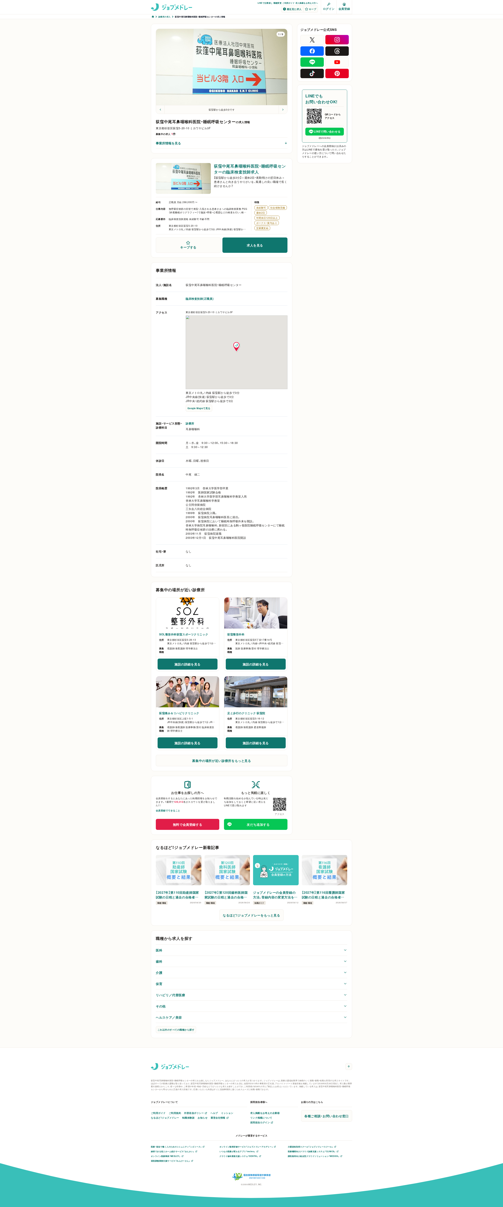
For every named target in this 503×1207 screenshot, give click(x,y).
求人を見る (255, 245)
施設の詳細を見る (196, 665)
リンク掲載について (261, 1117)
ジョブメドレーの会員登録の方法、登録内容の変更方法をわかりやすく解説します (275, 894)
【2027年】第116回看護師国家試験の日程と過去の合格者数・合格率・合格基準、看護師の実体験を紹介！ (324, 894)
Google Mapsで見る (198, 408)
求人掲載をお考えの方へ (307, 2)
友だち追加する (258, 824)
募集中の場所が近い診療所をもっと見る (221, 760)
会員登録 (344, 9)
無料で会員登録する (187, 824)
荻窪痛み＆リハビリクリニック (179, 713)
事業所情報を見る (168, 143)
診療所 (190, 423)
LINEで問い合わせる (327, 131)
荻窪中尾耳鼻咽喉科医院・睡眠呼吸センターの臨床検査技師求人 (250, 169)
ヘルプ (214, 1113)
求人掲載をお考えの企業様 (265, 1113)
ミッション (227, 1113)
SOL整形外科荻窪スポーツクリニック (183, 634)
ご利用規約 (175, 1113)
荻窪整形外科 (235, 634)
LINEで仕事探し (265, 2)
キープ (312, 9)
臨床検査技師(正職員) (200, 299)
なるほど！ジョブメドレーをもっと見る (251, 915)
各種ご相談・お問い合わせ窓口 (326, 1116)
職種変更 (278, 2)
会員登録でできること (168, 810)
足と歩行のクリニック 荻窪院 (246, 713)
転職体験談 (188, 1117)
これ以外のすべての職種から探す (176, 1029)
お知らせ (202, 1117)
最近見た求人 (294, 9)
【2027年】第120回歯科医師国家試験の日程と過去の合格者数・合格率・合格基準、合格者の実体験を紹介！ (227, 894)
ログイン (328, 9)
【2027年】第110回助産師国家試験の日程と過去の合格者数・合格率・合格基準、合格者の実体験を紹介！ (178, 894)
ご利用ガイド (288, 2)
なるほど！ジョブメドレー (165, 1117)
